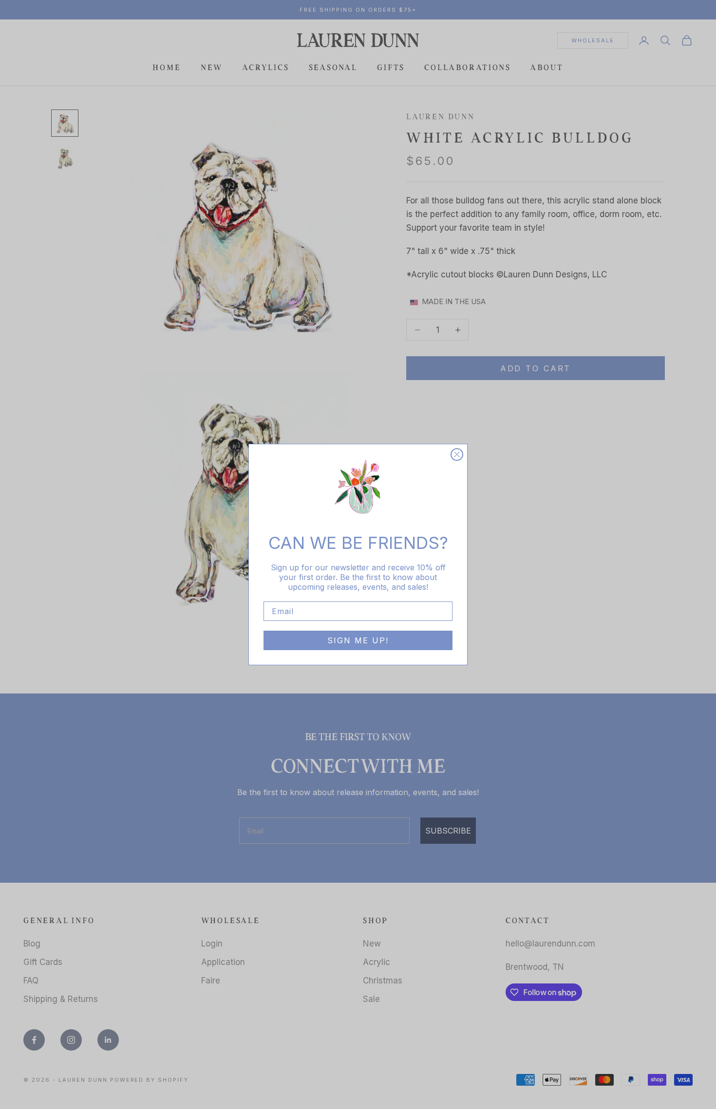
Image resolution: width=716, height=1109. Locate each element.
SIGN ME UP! (358, 640)
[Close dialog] (457, 454)
